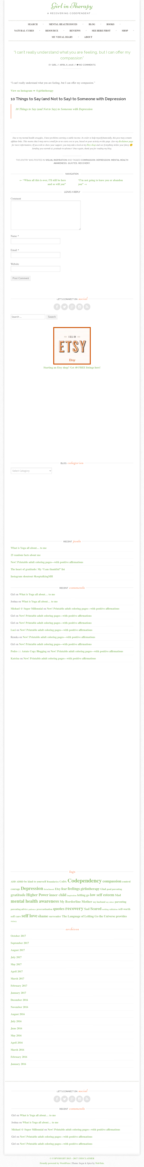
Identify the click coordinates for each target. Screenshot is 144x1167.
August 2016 (18, 1014)
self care (16, 916)
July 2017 (16, 957)
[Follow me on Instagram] (79, 306)
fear (64, 888)
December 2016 (19, 1000)
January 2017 (18, 993)
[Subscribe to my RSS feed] (87, 306)
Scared (95, 908)
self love (29, 915)
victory (14, 921)
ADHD (19, 881)
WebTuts (99, 1163)
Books (110, 24)
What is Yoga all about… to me (28, 548)
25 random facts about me (25, 555)
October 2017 (18, 936)
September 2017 (20, 943)
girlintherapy (90, 888)
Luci (13, 630)
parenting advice (19, 909)
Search (33, 24)
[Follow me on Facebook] (57, 306)
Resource (51, 30)
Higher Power (37, 894)
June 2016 (16, 1028)
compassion (88, 160)
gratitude (18, 894)
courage (15, 889)
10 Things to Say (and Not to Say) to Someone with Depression (54, 109)
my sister (110, 901)
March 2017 (17, 978)
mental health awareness (35, 900)
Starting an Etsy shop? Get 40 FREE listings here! (72, 367)
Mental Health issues (63, 24)
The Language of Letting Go (80, 916)
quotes (72, 163)
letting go (83, 895)
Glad (103, 889)
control (126, 881)
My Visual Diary (62, 37)
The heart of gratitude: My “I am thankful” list (38, 569)
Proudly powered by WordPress (55, 1163)
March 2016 (17, 1050)
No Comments (87, 65)
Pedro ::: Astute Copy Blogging (28, 651)
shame (43, 916)
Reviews (75, 30)
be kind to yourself (35, 881)
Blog (92, 24)
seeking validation (110, 909)
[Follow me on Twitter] (64, 306)
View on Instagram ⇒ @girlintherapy (32, 91)
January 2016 (18, 1064)
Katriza (15, 658)
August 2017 (18, 950)
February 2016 (19, 1057)
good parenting (114, 889)
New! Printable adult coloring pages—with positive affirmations (47, 562)
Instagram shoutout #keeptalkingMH (32, 576)
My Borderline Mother (76, 901)
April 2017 (17, 971)
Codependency (85, 880)
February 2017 (19, 986)
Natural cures (24, 30)
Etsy (58, 889)
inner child (57, 894)
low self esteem (102, 894)
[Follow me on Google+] (72, 306)
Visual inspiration (56, 160)
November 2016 (19, 1007)
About (88, 37)
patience (32, 909)
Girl (54, 65)
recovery (84, 163)
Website (15, 264)
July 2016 (16, 1021)
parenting (120, 902)
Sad (87, 908)
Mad (118, 895)
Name (15, 236)
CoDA (63, 881)
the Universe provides (113, 916)
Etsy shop (91, 144)
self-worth (124, 909)
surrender (55, 916)
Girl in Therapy (72, 5)
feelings (74, 888)
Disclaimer (86, 1158)
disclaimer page (126, 141)
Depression (103, 160)
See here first (101, 30)
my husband (99, 901)
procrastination (44, 909)
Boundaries (53, 881)
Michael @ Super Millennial (27, 608)
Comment (16, 198)
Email (15, 250)
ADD (13, 881)
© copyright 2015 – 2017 (64, 1158)
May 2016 (16, 1035)
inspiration (71, 895)
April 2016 (17, 1042)
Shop (125, 30)
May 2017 (16, 964)
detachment (49, 889)
